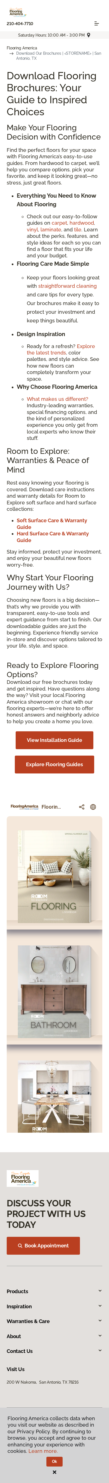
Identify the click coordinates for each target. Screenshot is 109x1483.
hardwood (82, 223)
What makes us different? (57, 399)
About (14, 1336)
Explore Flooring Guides (54, 764)
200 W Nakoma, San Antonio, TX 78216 (43, 1382)
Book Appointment (47, 1246)
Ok (54, 1461)
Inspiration (19, 1306)
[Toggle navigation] (96, 23)
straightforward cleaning (67, 286)
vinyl (32, 230)
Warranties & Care (28, 1321)
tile (77, 230)
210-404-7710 (20, 23)
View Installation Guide (54, 740)
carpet (59, 223)
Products (17, 1291)
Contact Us (20, 1351)
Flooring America (22, 48)
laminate (51, 230)
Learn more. (43, 1451)
